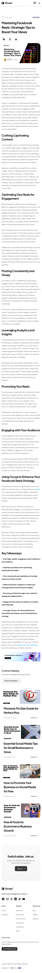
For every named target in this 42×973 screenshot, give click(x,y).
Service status (20, 914)
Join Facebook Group (9, 949)
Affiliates (35, 914)
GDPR (17, 931)
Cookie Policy (20, 927)
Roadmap (35, 919)
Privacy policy (20, 923)
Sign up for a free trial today (28, 645)
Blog (34, 910)
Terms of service (20, 919)
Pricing (4, 910)
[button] (34, 3)
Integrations (5, 914)
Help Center (19, 910)
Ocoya (37, 489)
